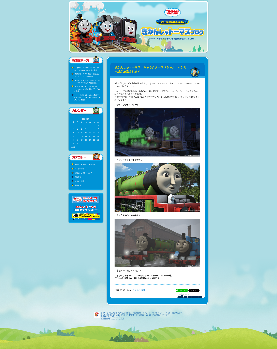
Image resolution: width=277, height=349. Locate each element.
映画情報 (78, 185)
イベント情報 (79, 181)
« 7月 (73, 147)
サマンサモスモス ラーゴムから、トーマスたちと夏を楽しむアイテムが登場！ (87, 89)
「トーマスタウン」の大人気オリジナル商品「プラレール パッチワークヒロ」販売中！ (87, 97)
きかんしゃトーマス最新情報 (85, 164)
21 (94, 136)
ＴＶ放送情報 (79, 169)
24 (77, 140)
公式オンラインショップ (83, 173)
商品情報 (78, 177)
